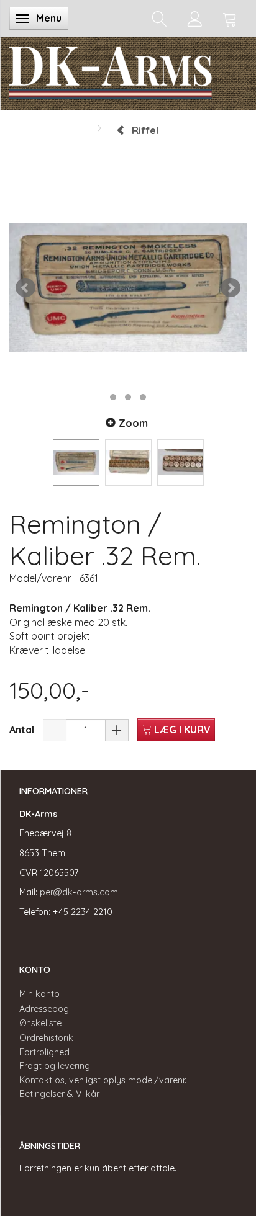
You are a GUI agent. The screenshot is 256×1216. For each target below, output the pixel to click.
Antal (23, 729)
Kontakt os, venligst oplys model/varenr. (102, 1080)
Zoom (133, 423)
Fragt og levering (54, 1065)
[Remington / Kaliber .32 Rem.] (128, 287)
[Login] (195, 18)
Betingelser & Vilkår (59, 1093)
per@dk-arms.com (79, 892)
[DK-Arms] (110, 70)
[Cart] (230, 18)
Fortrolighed (44, 1052)
